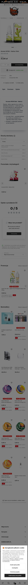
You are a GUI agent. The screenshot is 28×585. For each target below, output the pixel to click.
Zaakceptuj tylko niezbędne (15, 566)
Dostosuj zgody (14, 572)
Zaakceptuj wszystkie (15, 575)
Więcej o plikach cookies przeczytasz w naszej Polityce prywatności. (13, 560)
